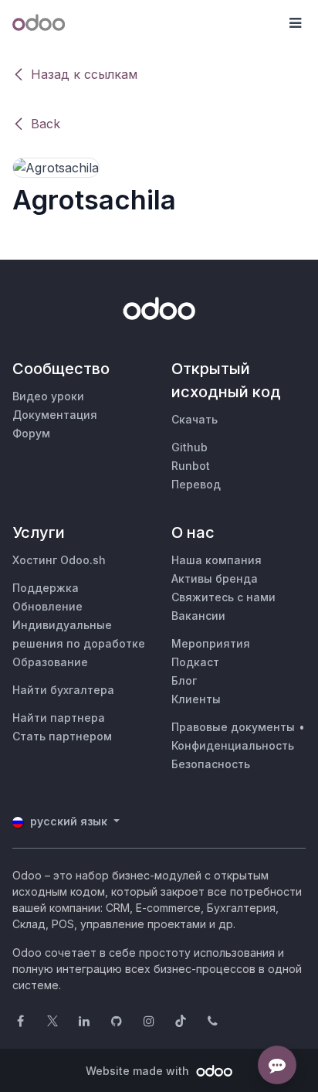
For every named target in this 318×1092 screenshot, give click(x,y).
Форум (31, 433)
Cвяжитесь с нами (223, 597)
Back (45, 123)
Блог (184, 680)
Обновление (47, 606)
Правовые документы (233, 726)
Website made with (139, 1070)
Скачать (194, 419)
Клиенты (196, 699)
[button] (295, 23)
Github (189, 447)
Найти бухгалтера (63, 689)
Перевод (196, 484)
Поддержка (45, 587)
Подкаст (195, 661)
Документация (54, 414)
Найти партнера (58, 717)
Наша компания (216, 559)
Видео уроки (48, 396)
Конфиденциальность (232, 745)
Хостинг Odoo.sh (59, 559)
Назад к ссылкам (84, 74)
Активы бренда (214, 578)
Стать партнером (62, 736)
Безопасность (210, 764)
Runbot (190, 465)
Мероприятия (210, 643)
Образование (50, 661)
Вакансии (198, 615)
